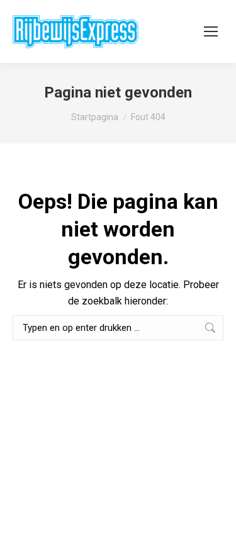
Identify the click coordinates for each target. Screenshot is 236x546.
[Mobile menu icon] (210, 31)
